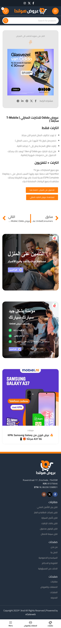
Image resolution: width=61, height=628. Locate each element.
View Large (5, 372)
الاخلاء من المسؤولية (48, 569)
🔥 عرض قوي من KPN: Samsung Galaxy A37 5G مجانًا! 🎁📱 (30, 437)
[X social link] (29, 3)
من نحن (54, 547)
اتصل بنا (54, 552)
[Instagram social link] (25, 3)
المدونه (54, 598)
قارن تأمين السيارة (49, 518)
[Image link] (46, 467)
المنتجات (54, 592)
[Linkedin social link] (22, 101)
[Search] (5, 20)
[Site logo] (30, 10)
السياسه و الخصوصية (48, 558)
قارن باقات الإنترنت (49, 523)
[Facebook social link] (33, 3)
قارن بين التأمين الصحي (47, 507)
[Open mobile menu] (55, 11)
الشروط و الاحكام (50, 563)
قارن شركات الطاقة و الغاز (46, 512)
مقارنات (54, 582)
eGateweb (30, 614)
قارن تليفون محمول (49, 529)
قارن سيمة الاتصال (49, 534)
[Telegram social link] (18, 101)
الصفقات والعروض (49, 587)
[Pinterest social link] (27, 101)
